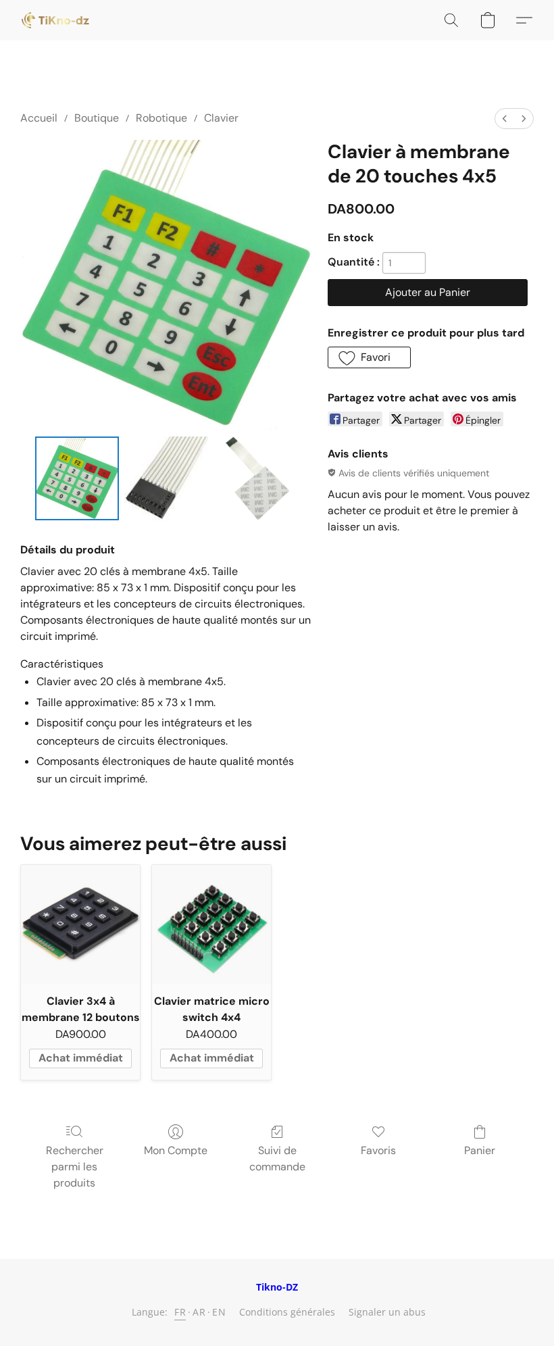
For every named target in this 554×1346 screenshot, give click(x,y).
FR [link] (180, 1311)
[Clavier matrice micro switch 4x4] (211, 924)
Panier (479, 1150)
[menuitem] (504, 118)
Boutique (96, 118)
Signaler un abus (387, 1311)
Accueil (38, 118)
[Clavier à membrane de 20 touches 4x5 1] (166, 478)
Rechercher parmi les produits (74, 1166)
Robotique (161, 118)
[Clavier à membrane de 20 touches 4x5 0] (77, 478)
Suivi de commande (277, 1158)
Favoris (378, 1150)
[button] (55, 20)
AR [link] (199, 1311)
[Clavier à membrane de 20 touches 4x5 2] (255, 478)
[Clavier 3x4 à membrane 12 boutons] (80, 924)
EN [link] (219, 1311)
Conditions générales (287, 1311)
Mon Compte (175, 1150)
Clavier (221, 118)
